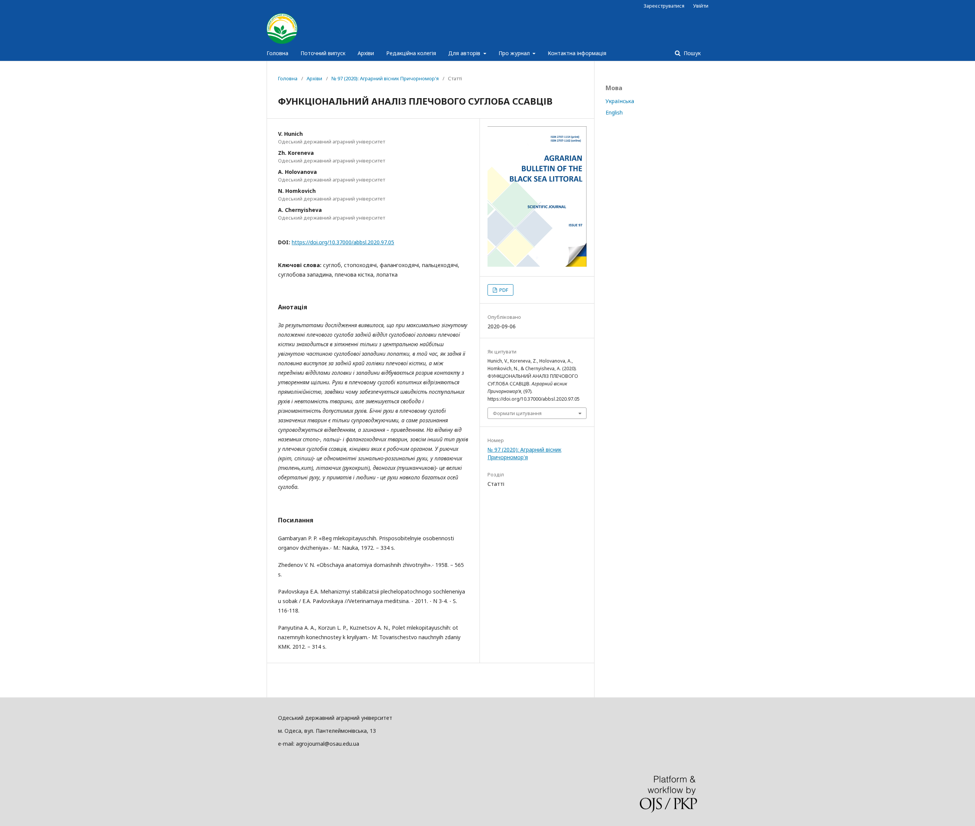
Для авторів (465, 53)
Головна (277, 53)
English (614, 112)
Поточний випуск (322, 53)
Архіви (366, 53)
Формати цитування (517, 413)
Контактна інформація (577, 53)
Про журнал (515, 53)
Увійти (700, 5)
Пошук (691, 53)
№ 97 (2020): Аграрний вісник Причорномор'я (385, 78)
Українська (620, 101)
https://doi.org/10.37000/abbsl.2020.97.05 (343, 242)
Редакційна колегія (411, 53)
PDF (503, 289)
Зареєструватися (664, 5)
